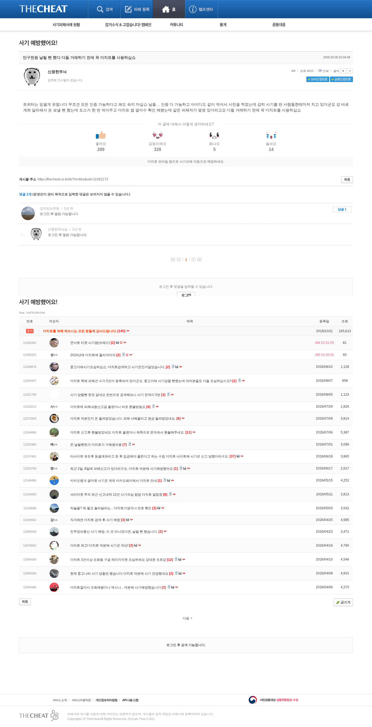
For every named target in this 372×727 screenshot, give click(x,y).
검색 (104, 9)
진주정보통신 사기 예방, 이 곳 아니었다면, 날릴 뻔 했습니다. (116, 532)
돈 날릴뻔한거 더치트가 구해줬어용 (98, 445)
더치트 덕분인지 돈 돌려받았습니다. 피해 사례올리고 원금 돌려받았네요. (125, 418)
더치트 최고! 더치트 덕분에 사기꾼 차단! (101, 545)
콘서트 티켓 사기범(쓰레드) (92, 343)
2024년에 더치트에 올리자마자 (95, 355)
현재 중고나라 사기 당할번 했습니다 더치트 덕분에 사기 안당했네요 (121, 573)
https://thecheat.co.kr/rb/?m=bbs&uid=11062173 (73, 179)
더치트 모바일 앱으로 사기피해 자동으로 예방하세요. (186, 161)
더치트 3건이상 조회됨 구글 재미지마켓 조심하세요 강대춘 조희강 (121, 560)
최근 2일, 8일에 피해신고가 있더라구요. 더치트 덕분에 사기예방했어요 (124, 469)
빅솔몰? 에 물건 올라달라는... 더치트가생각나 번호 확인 (113, 508)
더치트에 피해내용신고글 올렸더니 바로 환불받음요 (110, 407)
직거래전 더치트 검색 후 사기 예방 (97, 520)
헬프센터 (201, 9)
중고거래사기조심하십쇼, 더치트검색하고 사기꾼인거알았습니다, (120, 367)
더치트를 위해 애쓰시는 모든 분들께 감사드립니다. (84, 331)
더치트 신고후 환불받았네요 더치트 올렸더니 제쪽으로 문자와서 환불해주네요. (130, 432)
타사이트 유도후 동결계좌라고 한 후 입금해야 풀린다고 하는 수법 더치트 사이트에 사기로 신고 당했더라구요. (153, 456)
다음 (186, 618)
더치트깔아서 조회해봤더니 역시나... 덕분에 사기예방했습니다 (118, 587)
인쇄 (326, 70)
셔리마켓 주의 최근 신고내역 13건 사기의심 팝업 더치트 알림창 (118, 494)
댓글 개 (25, 194)
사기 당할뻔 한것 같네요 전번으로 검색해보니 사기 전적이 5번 (117, 395)
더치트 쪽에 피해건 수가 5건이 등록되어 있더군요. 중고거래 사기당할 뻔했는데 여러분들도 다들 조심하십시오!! (153, 381)
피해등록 (136, 9)
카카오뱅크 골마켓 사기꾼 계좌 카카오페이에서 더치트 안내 (116, 481)
